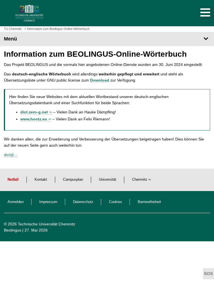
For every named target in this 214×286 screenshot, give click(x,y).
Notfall (13, 180)
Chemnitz (139, 180)
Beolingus (12, 230)
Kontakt (41, 180)
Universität (107, 180)
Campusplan (73, 180)
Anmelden (16, 202)
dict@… (11, 154)
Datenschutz (83, 202)
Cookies (115, 202)
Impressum (48, 202)
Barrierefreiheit (149, 202)
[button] (199, 13)
